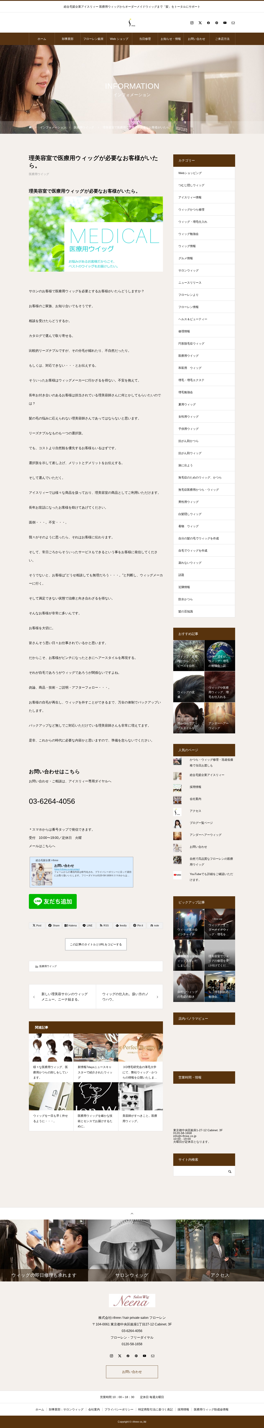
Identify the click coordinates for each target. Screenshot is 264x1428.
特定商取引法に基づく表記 (155, 1409)
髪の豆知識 (185, 611)
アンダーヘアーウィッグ (206, 834)
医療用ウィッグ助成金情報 (211, 1409)
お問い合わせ (196, 38)
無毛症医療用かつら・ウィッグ (198, 489)
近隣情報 (184, 587)
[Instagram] (192, 23)
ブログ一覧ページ (201, 822)
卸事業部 (67, 38)
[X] (200, 23)
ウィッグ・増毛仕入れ (192, 221)
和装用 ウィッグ (190, 367)
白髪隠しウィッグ (190, 514)
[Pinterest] (216, 23)
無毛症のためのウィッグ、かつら (200, 477)
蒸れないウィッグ (190, 562)
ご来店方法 (222, 38)
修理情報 (184, 331)
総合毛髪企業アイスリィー (207, 775)
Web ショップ (119, 38)
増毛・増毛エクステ (191, 380)
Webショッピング (190, 173)
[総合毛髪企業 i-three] (132, 23)
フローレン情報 (188, 307)
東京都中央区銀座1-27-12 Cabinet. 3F (198, 1130)
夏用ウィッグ (187, 404)
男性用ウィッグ (188, 501)
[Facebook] (208, 23)
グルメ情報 (185, 258)
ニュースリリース (190, 282)
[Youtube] (225, 23)
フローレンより (188, 294)
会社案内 (195, 798)
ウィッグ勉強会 (188, 234)
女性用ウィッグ (188, 416)
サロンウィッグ (188, 270)
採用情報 (195, 787)
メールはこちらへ (42, 846)
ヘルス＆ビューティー (192, 319)
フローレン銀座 (93, 38)
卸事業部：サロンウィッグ (66, 1409)
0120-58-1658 (182, 1133)
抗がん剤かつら (188, 441)
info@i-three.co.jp (184, 1136)
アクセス (195, 810)
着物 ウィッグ (188, 526)
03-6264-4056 (52, 801)
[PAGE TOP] (132, 1213)
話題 (181, 575)
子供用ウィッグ (188, 428)
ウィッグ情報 (187, 246)
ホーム (42, 38)
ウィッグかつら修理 (191, 209)
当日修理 (145, 38)
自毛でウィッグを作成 (192, 550)
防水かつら (185, 599)
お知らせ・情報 (171, 38)
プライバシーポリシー (119, 1409)
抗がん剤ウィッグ (190, 453)
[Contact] (233, 23)
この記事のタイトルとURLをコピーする (96, 944)
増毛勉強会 (185, 392)
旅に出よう (185, 465)
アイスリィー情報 (190, 197)
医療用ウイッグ (39, 174)
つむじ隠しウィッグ (191, 185)
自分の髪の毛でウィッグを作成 (198, 538)
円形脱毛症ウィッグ (191, 343)
